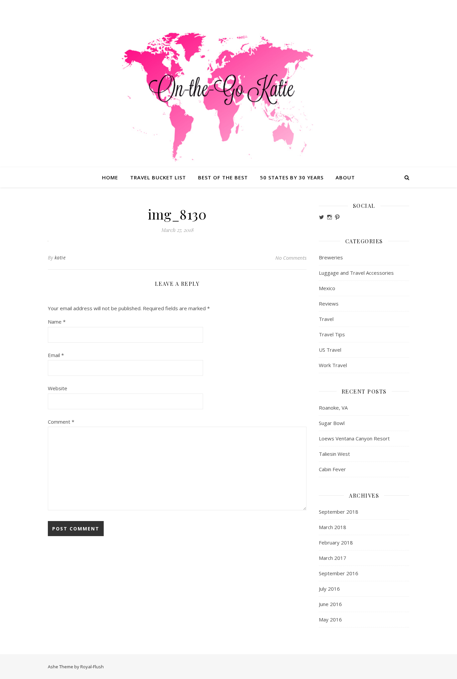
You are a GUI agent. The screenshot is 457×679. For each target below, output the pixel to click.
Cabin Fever (332, 469)
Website (57, 388)
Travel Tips (332, 334)
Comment (61, 421)
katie (60, 257)
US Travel (330, 349)
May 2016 (330, 619)
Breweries (331, 257)
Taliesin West (334, 453)
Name (57, 321)
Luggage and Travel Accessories (356, 272)
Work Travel (333, 365)
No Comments (290, 257)
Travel (326, 319)
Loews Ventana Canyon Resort (354, 438)
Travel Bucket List (158, 177)
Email (56, 355)
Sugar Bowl (332, 423)
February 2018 (336, 542)
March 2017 (332, 558)
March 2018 (332, 527)
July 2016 (329, 588)
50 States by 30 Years (292, 177)
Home (110, 177)
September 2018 (338, 511)
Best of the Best (223, 177)
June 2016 (330, 604)
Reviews (329, 303)
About (345, 177)
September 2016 (338, 573)
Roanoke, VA (333, 407)
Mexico (327, 288)
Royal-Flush (92, 667)
